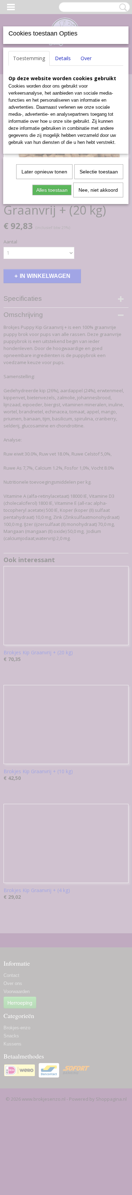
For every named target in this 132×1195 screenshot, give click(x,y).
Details (63, 58)
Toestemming (29, 58)
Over (86, 58)
